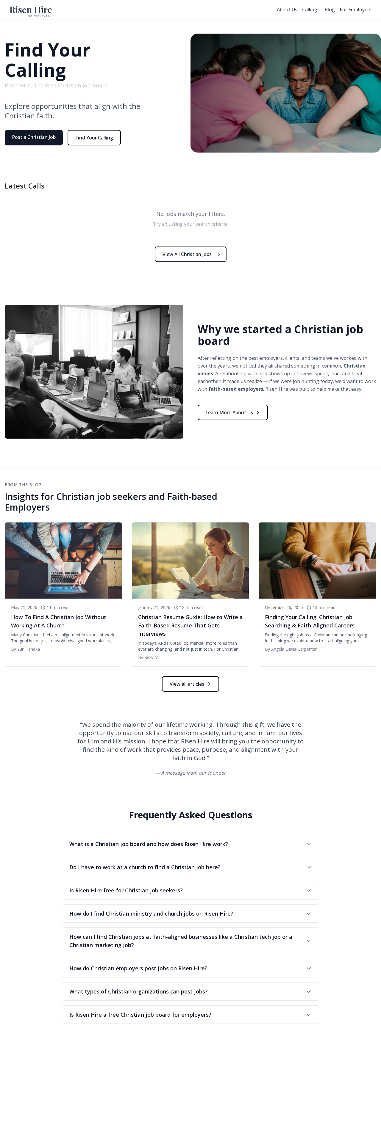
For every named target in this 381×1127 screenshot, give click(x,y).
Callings (311, 9)
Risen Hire (31, 9)
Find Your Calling (94, 137)
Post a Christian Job (34, 137)
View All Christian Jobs (187, 254)
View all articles (187, 684)
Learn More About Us (229, 412)
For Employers (355, 9)
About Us (287, 9)
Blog (329, 9)
